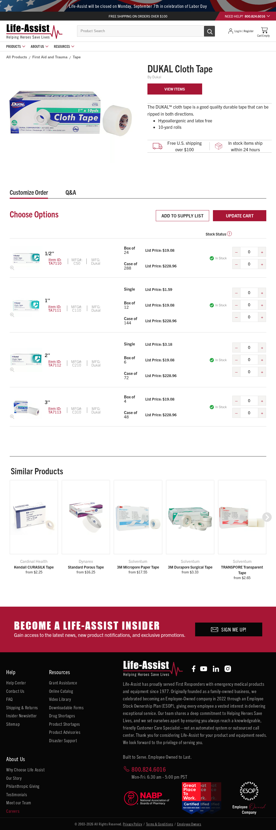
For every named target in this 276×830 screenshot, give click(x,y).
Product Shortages (64, 724)
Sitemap (13, 724)
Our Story (14, 778)
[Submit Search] (203, 30)
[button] (267, 517)
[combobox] (146, 31)
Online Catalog (61, 691)
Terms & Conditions (159, 824)
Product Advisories (65, 732)
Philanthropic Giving (23, 786)
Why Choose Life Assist (25, 769)
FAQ (9, 699)
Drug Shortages (62, 715)
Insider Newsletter (21, 715)
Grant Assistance (63, 682)
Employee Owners (189, 824)
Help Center (16, 682)
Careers (12, 811)
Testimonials (16, 794)
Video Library (60, 699)
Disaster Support (63, 740)
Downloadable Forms (66, 707)
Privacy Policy (132, 824)
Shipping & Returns (22, 707)
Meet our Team (18, 802)
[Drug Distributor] (148, 798)
